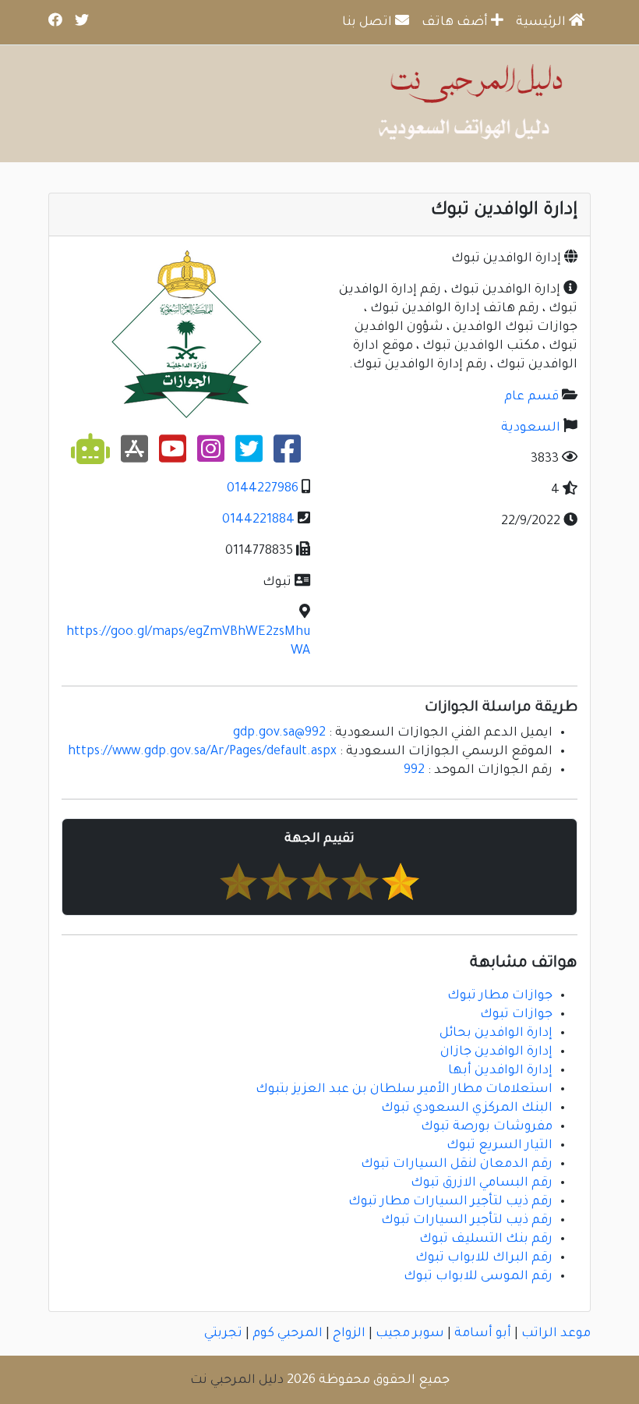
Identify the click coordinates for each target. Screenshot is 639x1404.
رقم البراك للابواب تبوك (484, 1258)
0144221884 (258, 520)
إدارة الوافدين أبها (500, 1071)
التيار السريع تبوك (500, 1146)
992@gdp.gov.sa (279, 733)
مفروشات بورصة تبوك (487, 1127)
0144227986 (262, 489)
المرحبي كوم (287, 1334)
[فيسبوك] (287, 455)
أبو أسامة (482, 1334)
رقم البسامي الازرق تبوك (482, 1183)
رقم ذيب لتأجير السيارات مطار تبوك (450, 1202)
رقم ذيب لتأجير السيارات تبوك (467, 1221)
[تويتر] (249, 455)
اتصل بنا (368, 23)
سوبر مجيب (410, 1334)
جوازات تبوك (516, 1015)
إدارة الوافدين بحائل (496, 1033)
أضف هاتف (456, 23)
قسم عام (531, 397)
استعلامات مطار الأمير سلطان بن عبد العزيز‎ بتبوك (404, 1090)
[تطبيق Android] (90, 455)
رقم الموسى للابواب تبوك (478, 1277)
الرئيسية (542, 23)
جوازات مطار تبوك (500, 996)
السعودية (530, 428)
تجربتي (223, 1334)
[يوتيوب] (172, 455)
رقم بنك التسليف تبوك (486, 1239)
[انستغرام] (210, 455)
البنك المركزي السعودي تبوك (467, 1108)
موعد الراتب (556, 1334)
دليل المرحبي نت (237, 1381)
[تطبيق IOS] (134, 455)
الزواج (349, 1334)
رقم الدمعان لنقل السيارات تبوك (457, 1165)
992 (414, 771)
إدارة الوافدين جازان (496, 1052)
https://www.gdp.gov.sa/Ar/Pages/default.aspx (202, 752)
